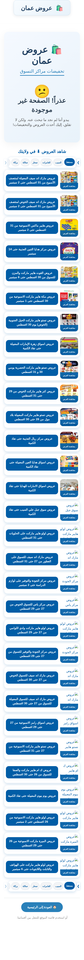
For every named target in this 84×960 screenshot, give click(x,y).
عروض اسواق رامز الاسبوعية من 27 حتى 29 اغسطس (32, 725)
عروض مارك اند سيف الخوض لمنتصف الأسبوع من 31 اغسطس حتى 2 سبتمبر (32, 204)
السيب (58, 162)
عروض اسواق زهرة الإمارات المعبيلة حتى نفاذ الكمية (32, 346)
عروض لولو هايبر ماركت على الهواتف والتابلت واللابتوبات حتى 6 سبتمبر (32, 867)
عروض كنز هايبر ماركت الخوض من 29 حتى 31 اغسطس (32, 393)
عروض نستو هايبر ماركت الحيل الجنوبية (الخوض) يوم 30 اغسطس (32, 322)
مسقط (69, 162)
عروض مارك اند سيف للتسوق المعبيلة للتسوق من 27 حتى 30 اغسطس (32, 701)
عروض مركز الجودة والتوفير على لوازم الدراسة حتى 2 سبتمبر (32, 583)
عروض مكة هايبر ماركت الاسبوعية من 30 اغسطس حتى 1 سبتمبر (32, 298)
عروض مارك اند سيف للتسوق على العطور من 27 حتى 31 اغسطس (32, 559)
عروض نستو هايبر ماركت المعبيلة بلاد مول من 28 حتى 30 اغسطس (32, 417)
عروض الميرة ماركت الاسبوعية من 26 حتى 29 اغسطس (32, 843)
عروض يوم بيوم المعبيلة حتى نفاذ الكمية (32, 795)
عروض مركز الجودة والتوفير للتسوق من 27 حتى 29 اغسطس (32, 654)
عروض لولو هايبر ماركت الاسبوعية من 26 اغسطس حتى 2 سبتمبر (32, 819)
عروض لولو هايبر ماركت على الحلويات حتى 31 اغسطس (32, 535)
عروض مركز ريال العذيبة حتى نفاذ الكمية (32, 440)
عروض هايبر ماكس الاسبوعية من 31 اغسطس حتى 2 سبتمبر (32, 227)
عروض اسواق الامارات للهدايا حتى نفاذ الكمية (32, 488)
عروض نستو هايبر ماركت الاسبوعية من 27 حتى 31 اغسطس (32, 748)
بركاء (15, 162)
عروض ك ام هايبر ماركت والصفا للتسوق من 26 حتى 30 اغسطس (32, 772)
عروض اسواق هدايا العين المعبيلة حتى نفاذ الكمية (32, 464)
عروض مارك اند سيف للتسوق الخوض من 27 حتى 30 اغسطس (32, 677)
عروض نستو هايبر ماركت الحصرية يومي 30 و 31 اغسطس (32, 369)
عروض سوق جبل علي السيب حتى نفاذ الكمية (32, 512)
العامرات (46, 162)
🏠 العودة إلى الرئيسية (42, 907)
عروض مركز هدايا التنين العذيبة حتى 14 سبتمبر (32, 251)
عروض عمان (42, 7)
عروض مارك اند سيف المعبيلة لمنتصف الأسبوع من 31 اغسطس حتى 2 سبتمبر (32, 180)
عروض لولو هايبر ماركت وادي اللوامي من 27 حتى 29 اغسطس (32, 630)
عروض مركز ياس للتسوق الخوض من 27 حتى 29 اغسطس (32, 606)
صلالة (25, 162)
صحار (35, 162)
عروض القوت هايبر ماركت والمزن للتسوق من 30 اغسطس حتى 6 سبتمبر (32, 275)
